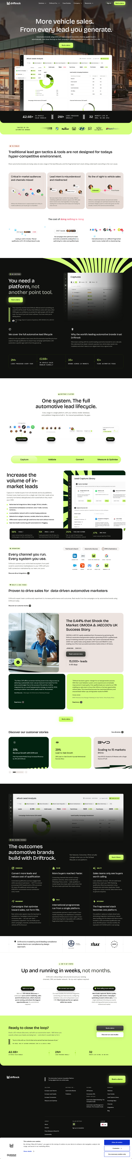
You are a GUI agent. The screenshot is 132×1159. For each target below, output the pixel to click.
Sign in (109, 3)
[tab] (24, 459)
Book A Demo (116, 857)
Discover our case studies (110, 1035)
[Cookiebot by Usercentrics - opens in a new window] (11, 1155)
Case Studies (67, 3)
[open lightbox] (18, 662)
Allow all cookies (117, 1142)
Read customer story (76, 654)
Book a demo (119, 3)
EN (105, 1124)
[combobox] (103, 1124)
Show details (28, 1151)
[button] (42, 3)
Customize (116, 1148)
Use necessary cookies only (117, 1154)
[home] (14, 3)
